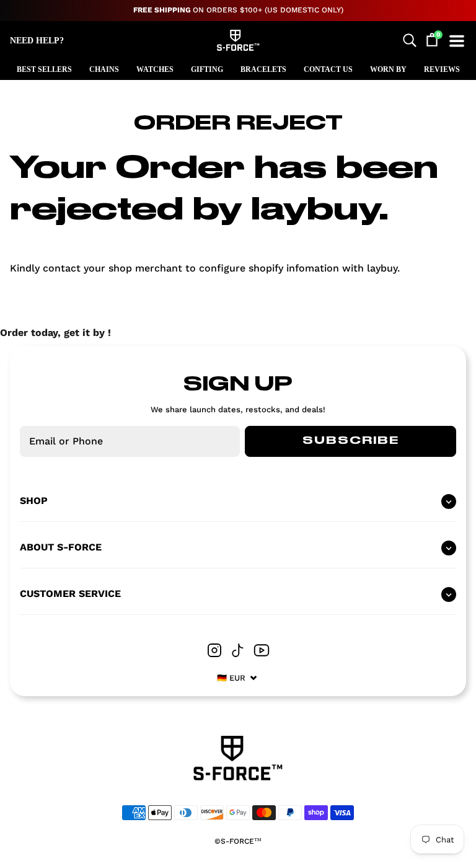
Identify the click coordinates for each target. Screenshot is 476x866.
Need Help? (37, 40)
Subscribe (350, 441)
